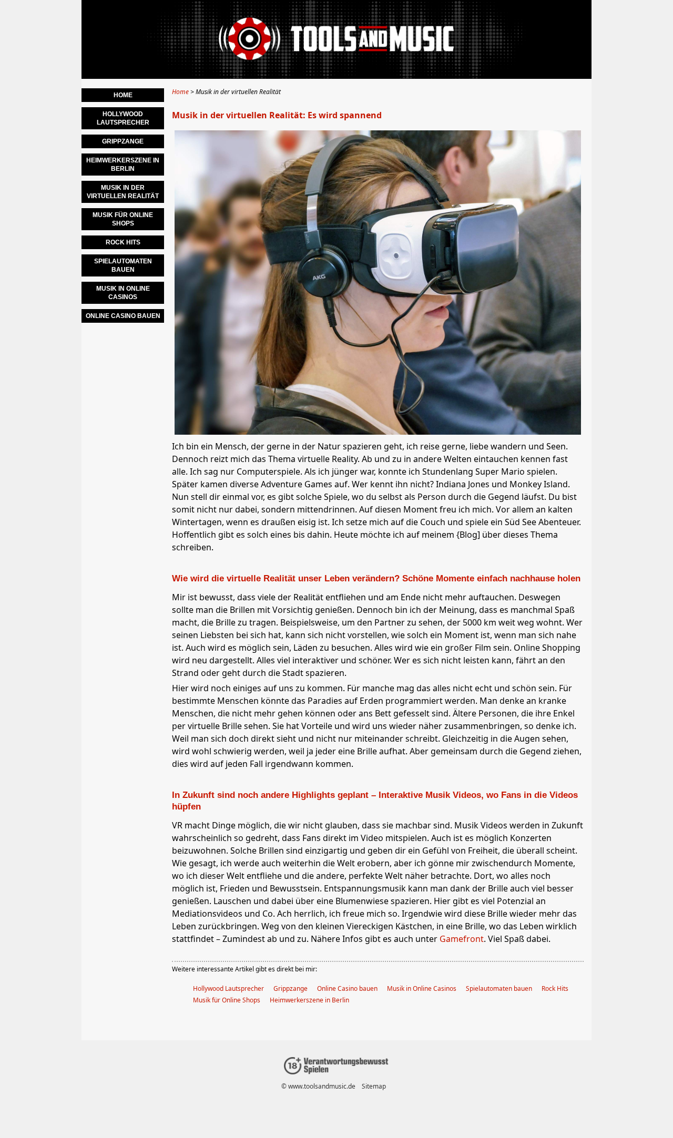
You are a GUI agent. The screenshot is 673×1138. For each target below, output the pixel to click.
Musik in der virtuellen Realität (123, 192)
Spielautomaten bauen (499, 988)
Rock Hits (555, 988)
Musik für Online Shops (226, 1000)
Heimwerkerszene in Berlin (309, 1000)
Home (123, 95)
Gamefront (462, 939)
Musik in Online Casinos (421, 988)
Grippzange (290, 988)
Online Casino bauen (347, 988)
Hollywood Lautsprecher (228, 988)
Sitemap (374, 1086)
